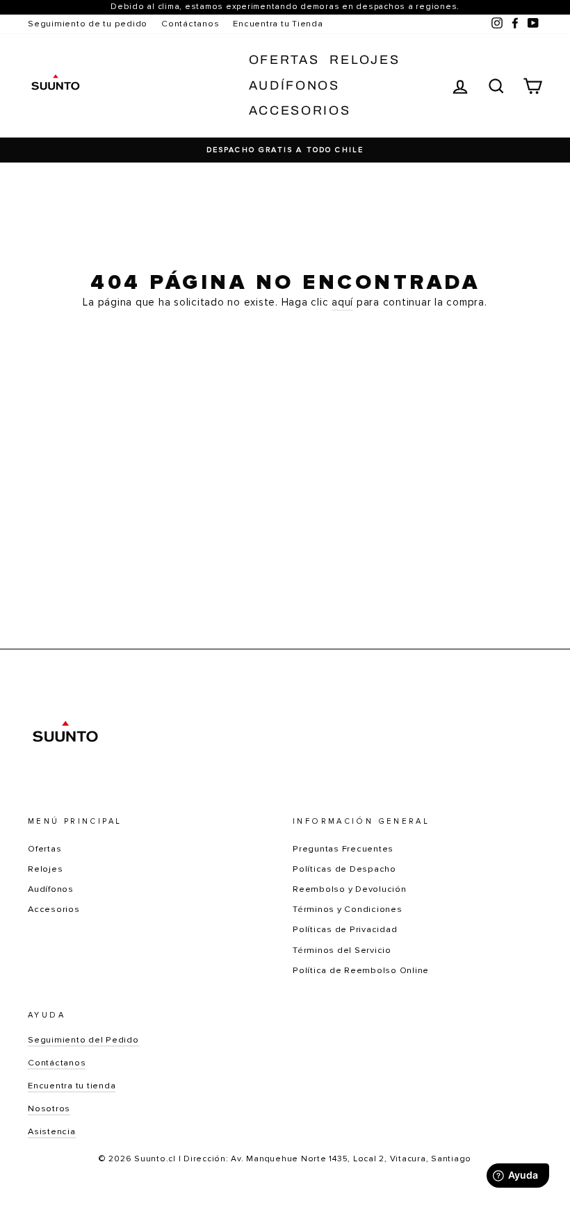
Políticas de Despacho (344, 868)
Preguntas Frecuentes (343, 848)
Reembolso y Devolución (350, 889)
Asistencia (52, 1131)
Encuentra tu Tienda (278, 23)
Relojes (364, 60)
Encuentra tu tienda (71, 1085)
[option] (285, 149)
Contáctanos (190, 23)
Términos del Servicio (342, 950)
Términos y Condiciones (347, 909)
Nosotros (49, 1108)
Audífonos (294, 85)
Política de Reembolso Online (361, 970)
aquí (342, 302)
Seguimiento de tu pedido (87, 23)
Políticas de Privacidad (345, 929)
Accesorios (300, 110)
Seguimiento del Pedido (83, 1039)
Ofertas (284, 60)
